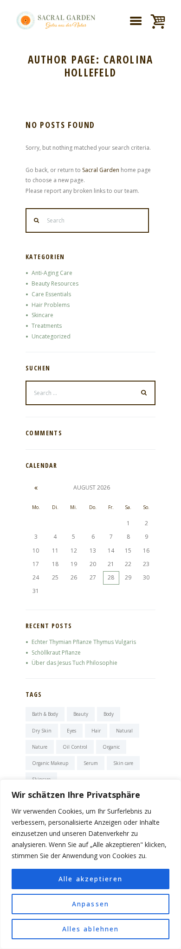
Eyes (71, 730)
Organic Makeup (50, 763)
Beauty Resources (55, 283)
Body (108, 714)
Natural (124, 730)
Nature (39, 747)
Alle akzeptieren (90, 878)
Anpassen (90, 903)
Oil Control (75, 747)
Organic (111, 747)
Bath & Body (45, 714)
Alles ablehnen (90, 928)
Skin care (123, 763)
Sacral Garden (100, 170)
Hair (96, 730)
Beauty (80, 714)
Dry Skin (42, 730)
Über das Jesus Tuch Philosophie (74, 663)
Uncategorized (51, 336)
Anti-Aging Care (52, 273)
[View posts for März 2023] (35, 488)
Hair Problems (51, 305)
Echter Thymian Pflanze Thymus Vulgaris (84, 642)
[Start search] (37, 220)
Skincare (42, 315)
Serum (91, 763)
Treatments (47, 326)
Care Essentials (51, 294)
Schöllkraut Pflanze (56, 652)
